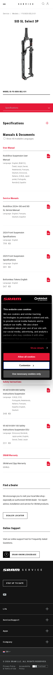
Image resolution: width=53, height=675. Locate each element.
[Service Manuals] (48, 208)
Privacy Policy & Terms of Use (9, 667)
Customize (24, 365)
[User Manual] (48, 157)
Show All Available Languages (20, 139)
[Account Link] (48, 4)
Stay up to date (15, 583)
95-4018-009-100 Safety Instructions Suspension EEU (16, 434)
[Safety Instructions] (48, 392)
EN (6, 652)
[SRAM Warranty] (48, 465)
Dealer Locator (15, 516)
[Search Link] (43, 4)
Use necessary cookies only (26, 374)
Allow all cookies (26, 356)
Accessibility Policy (24, 667)
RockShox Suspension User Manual (16, 169)
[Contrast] (35, 666)
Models (15, 14)
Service (26, 4)
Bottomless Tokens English (15, 283)
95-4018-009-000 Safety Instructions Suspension (16, 402)
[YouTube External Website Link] (4, 595)
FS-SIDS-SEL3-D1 (28, 14)
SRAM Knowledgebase (24, 555)
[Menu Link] (4, 4)
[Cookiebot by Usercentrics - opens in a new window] (35, 299)
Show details (37, 348)
